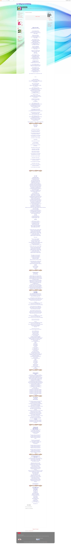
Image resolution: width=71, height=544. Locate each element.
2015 (49, 18)
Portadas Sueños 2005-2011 (50, 24)
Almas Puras (20, 21)
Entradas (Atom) (31, 530)
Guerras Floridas (20, 16)
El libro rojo (19, 29)
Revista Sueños (20, 40)
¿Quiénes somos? (20, 15)
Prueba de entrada (20, 37)
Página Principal (35, 529)
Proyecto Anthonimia (20, 17)
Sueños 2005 (49, 26)
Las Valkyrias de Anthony (23, 4)
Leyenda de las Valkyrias (20, 14)
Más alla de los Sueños (20, 36)
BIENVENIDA (25, 7)
